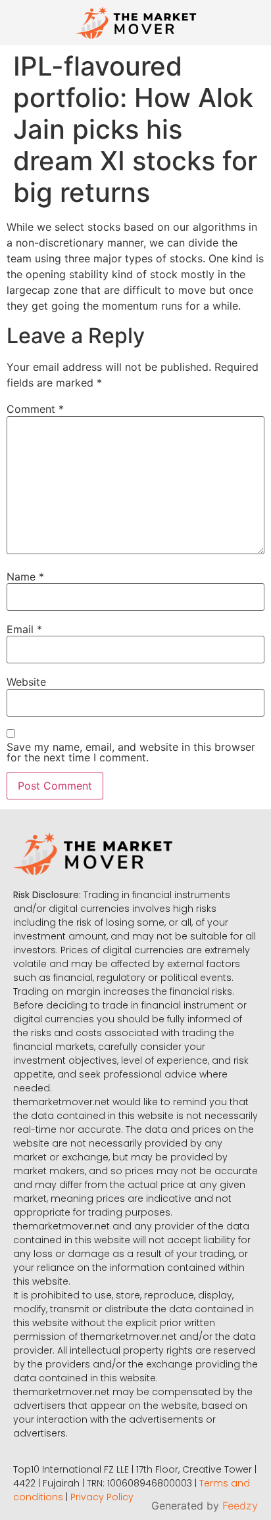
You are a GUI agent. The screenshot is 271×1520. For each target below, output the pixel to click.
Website (26, 682)
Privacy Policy (102, 1497)
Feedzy (240, 1505)
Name (25, 576)
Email (24, 629)
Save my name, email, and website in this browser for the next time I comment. (131, 752)
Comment (35, 409)
